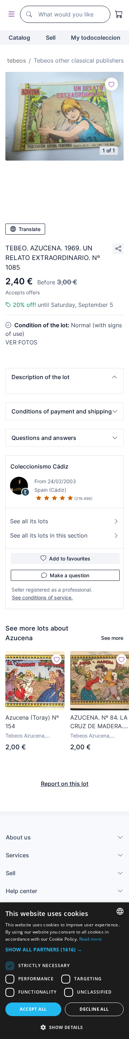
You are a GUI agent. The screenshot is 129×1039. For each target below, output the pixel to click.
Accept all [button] (33, 1009)
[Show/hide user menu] (10, 14)
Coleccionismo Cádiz (39, 466)
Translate (29, 229)
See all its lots (29, 521)
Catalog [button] (19, 37)
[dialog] (64, 970)
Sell (51, 37)
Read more (90, 939)
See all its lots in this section (48, 535)
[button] (64, 377)
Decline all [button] (94, 1009)
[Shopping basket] (119, 14)
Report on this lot (65, 783)
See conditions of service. (42, 597)
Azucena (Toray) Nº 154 (32, 722)
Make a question (69, 575)
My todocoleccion (95, 37)
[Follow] (111, 84)
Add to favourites (69, 558)
